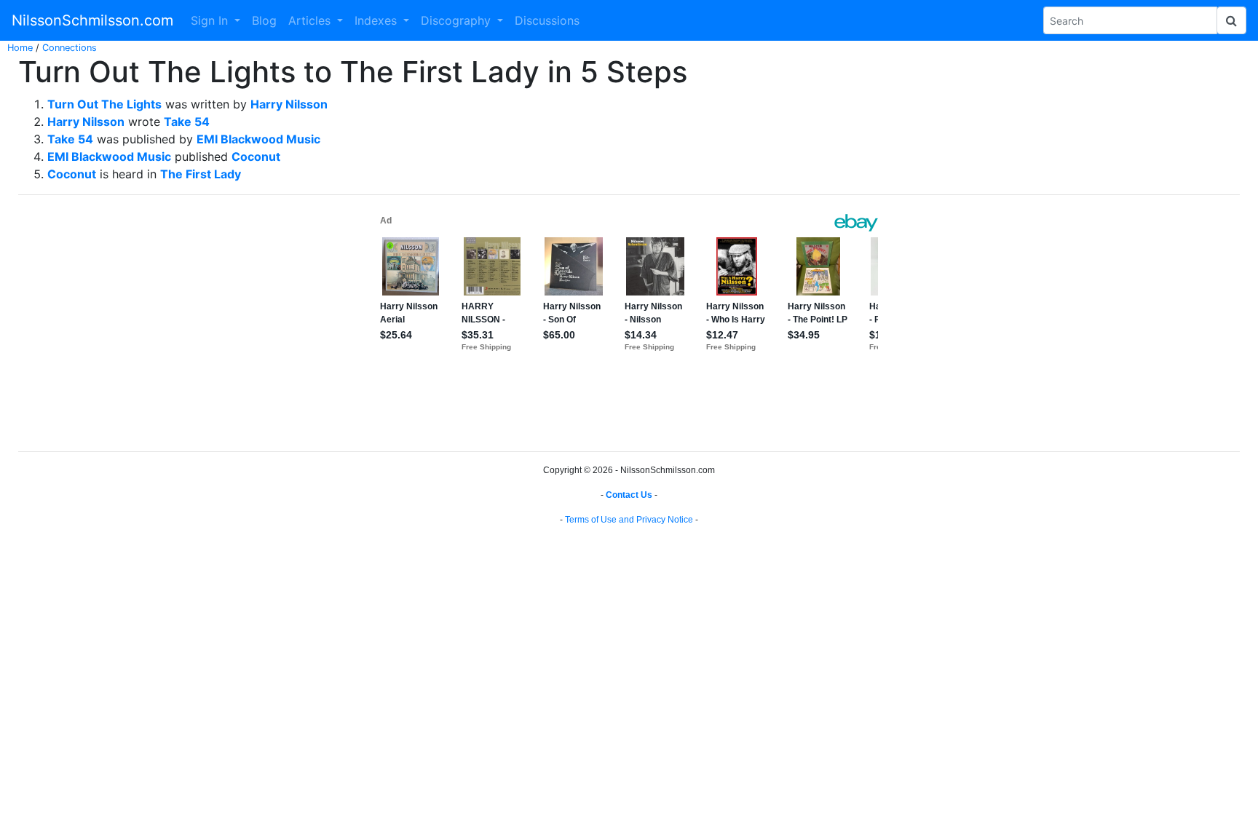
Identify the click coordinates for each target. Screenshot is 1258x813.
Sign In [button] (211, 20)
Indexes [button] (377, 20)
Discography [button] (457, 20)
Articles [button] (311, 20)
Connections (69, 47)
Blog (264, 20)
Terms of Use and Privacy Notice (629, 520)
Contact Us (629, 495)
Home (20, 47)
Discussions (547, 20)
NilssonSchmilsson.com (92, 20)
